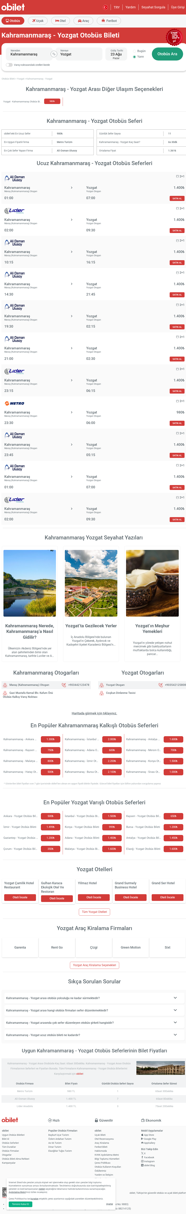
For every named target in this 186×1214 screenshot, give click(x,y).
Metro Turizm (64, 142)
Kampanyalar (8, 1162)
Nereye (64, 50)
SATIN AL (177, 198)
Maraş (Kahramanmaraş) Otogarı (29, 685)
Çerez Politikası (102, 1162)
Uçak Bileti (100, 1135)
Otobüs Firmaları (10, 1150)
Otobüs (14, 21)
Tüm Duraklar (9, 1147)
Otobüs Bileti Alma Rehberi (15, 1158)
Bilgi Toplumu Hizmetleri (107, 1158)
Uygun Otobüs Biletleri (13, 1135)
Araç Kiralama (102, 1143)
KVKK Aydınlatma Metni (107, 1154)
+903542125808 (175, 685)
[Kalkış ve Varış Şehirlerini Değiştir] (54, 54)
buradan (35, 1199)
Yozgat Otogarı (115, 685)
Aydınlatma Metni (17, 1192)
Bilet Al (5, 1139)
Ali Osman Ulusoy (67, 150)
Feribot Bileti (101, 1147)
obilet (79, 1073)
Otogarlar (6, 1154)
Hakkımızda (101, 1150)
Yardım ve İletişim (104, 1174)
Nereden (15, 50)
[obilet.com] (21, 10)
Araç (85, 21)
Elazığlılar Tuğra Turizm (60, 1150)
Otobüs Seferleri (10, 1143)
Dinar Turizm (54, 1147)
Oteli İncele (20, 897)
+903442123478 (78, 685)
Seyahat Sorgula (153, 7)
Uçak (39, 21)
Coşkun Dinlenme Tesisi (120, 693)
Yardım (131, 7)
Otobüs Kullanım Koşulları (108, 1166)
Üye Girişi (178, 7)
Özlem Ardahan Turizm (59, 1139)
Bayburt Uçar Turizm (58, 1135)
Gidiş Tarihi (117, 50)
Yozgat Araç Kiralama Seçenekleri (94, 965)
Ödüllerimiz (100, 1170)
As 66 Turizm (55, 1143)
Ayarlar (109, 1204)
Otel (62, 21)
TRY (117, 7)
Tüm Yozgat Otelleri (94, 912)
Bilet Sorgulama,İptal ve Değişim (103, 1180)
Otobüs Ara (167, 54)
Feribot (111, 21)
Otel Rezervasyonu (104, 1139)
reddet (42, 1189)
